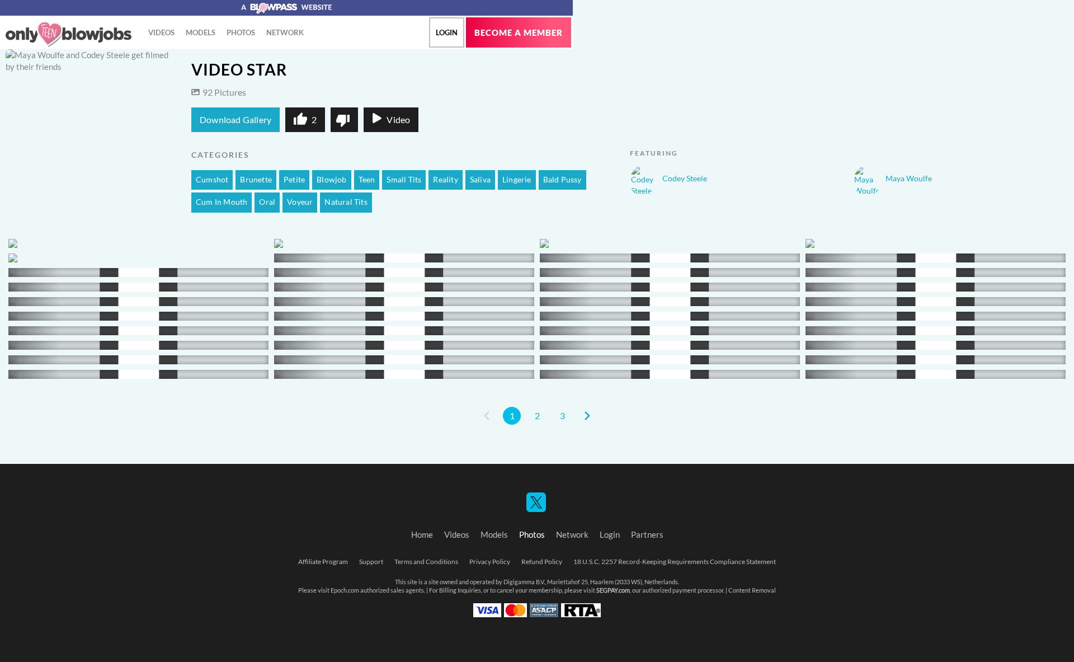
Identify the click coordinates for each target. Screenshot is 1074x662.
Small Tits (404, 179)
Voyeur (300, 202)
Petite (294, 179)
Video (398, 120)
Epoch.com (345, 590)
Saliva (480, 179)
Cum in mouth (221, 202)
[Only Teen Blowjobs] (68, 34)
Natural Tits (345, 202)
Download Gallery (235, 120)
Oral (267, 202)
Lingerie (516, 179)
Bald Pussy (562, 179)
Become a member (518, 32)
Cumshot (212, 179)
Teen (367, 179)
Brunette (256, 179)
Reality (445, 179)
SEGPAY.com (613, 590)
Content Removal (752, 590)
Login (447, 32)
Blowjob (331, 179)
